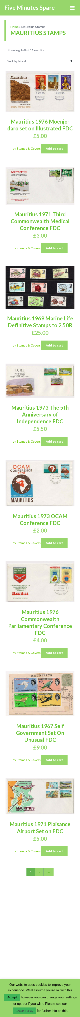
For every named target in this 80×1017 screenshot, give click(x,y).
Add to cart (54, 148)
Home (14, 27)
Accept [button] (12, 997)
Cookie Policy (24, 1011)
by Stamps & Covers (27, 148)
